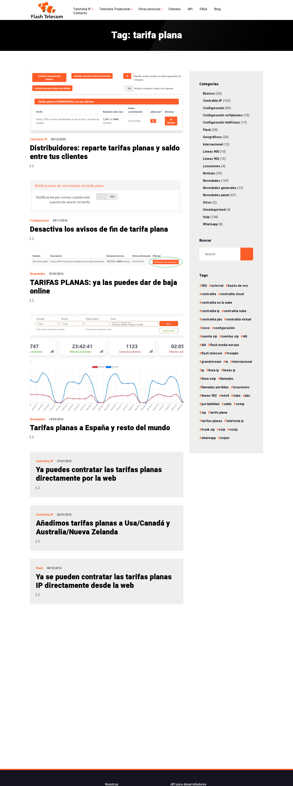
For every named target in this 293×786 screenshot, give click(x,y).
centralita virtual (238, 319)
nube (237, 395)
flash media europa (224, 345)
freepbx (232, 353)
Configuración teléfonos (221, 122)
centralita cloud (232, 294)
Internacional (213, 144)
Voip (206, 217)
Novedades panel (216, 195)
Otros (207, 202)
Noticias (209, 173)
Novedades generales (219, 188)
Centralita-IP (38, 139)
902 (204, 285)
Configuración (39, 220)
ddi (245, 336)
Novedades (37, 274)
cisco (206, 328)
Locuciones (211, 166)
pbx (247, 395)
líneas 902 (209, 395)
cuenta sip (209, 336)
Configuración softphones (223, 115)
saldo (227, 404)
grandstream (211, 361)
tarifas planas (212, 421)
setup (240, 404)
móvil (225, 395)
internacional (242, 361)
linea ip (213, 370)
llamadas (226, 378)
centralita (209, 294)
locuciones (241, 387)
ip (203, 370)
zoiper (225, 438)
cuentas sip (230, 336)
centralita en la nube (217, 302)
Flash (39, 568)
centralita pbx (212, 319)
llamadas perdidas (215, 387)
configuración (224, 328)
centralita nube (235, 311)
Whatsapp (210, 224)
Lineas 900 (211, 151)
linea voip (209, 378)
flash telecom (212, 353)
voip (222, 429)
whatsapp (209, 438)
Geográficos (212, 137)
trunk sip (208, 429)
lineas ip (229, 370)
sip (204, 412)
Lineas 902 (211, 158)
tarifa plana (218, 412)
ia (226, 361)
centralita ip (210, 311)
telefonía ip (235, 421)
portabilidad (210, 404)
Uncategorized (214, 209)
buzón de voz (238, 285)
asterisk (217, 285)
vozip (233, 429)
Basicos (209, 93)
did (204, 345)
